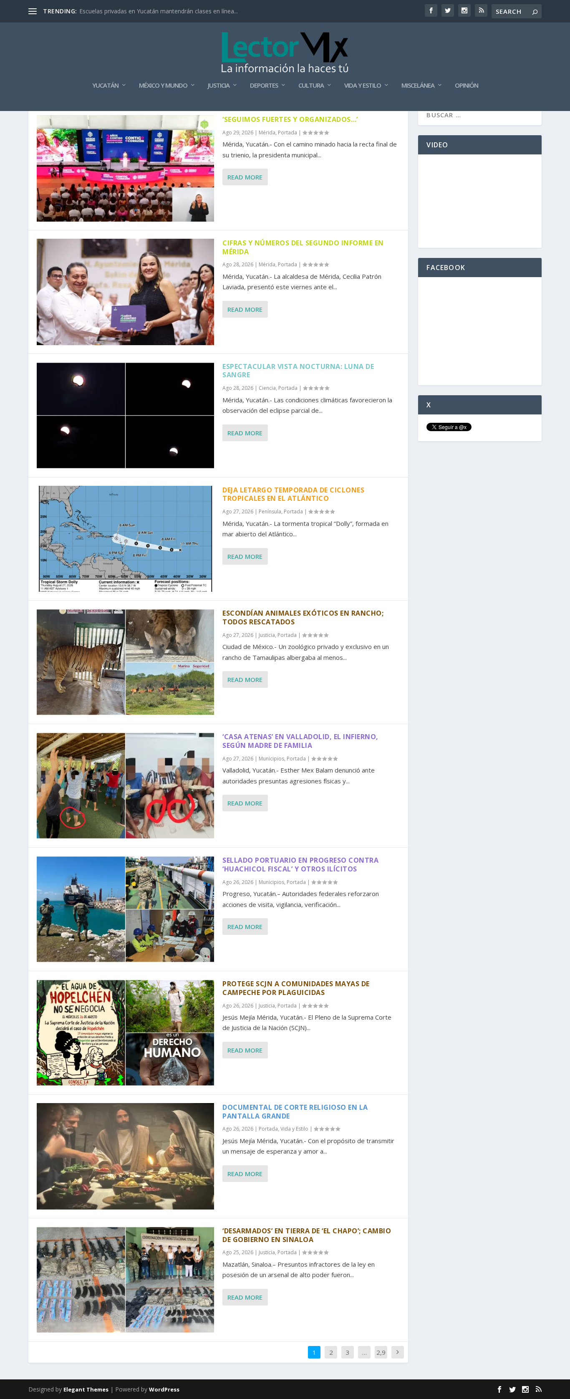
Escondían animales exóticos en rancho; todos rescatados (302, 617)
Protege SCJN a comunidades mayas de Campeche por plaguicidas (296, 988)
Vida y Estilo (362, 85)
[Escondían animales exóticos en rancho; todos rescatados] (125, 662)
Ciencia (267, 387)
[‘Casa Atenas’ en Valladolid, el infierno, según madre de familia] (125, 785)
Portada (287, 132)
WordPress (164, 1389)
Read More (244, 177)
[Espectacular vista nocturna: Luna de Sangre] (125, 415)
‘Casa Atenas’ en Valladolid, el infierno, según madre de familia (300, 741)
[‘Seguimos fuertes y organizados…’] (125, 168)
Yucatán (105, 85)
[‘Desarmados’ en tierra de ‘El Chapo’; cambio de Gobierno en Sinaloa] (125, 1280)
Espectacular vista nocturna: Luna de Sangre (298, 371)
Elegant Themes (85, 1389)
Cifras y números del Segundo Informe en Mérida (303, 247)
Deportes (264, 85)
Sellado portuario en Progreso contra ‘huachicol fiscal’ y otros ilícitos (300, 865)
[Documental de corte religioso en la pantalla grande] (125, 1156)
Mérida (267, 132)
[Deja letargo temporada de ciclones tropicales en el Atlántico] (125, 539)
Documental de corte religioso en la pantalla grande (295, 1112)
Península (270, 511)
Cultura (311, 85)
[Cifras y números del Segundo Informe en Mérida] (125, 292)
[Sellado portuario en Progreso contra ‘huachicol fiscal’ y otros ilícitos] (125, 909)
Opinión (466, 85)
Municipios (271, 758)
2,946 (381, 1358)
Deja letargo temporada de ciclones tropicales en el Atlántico (293, 494)
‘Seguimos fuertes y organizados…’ (290, 119)
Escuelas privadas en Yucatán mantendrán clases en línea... (158, 11)
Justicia (219, 85)
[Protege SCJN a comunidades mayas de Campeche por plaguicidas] (125, 1033)
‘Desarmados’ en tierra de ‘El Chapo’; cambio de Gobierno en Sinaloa (306, 1235)
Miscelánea (417, 85)
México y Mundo (163, 85)
